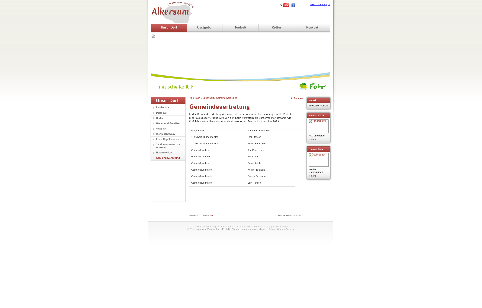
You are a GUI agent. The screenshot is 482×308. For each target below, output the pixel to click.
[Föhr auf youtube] (285, 5)
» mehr (312, 139)
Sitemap (236, 229)
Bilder (159, 118)
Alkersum (195, 98)
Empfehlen (205, 215)
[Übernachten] (319, 160)
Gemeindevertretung (226, 98)
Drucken (193, 215)
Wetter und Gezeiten (168, 123)
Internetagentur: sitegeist (254, 229)
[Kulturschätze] (319, 126)
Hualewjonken (164, 152)
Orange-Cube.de (285, 229)
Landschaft (162, 107)
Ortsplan (161, 128)
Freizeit (240, 27)
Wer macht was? (165, 133)
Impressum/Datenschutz (208, 229)
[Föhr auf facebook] (294, 5)
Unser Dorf (169, 27)
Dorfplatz (161, 112)
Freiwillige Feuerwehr (168, 139)
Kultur (276, 27)
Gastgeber (205, 27)
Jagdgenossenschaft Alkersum (168, 146)
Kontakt (312, 27)
